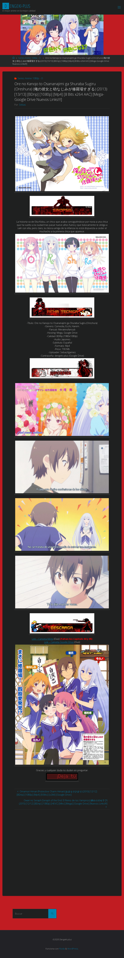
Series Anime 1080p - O (29, 57)
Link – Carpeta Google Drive (59, 642)
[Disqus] (62, 850)
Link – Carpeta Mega (42, 638)
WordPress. (72, 948)
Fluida (62, 948)
